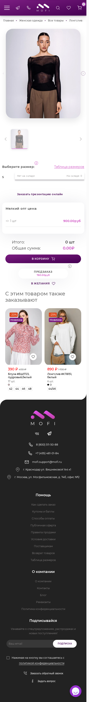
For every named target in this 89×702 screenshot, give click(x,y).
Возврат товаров (43, 553)
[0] (79, 7)
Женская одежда (31, 20)
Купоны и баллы (43, 511)
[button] (83, 73)
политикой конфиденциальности (41, 663)
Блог (43, 595)
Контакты (43, 588)
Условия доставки (43, 539)
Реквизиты (43, 602)
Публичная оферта (43, 525)
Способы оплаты (43, 518)
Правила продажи (43, 532)
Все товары (56, 20)
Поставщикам (43, 546)
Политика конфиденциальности (43, 609)
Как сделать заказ (43, 504)
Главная (8, 20)
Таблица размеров (69, 166)
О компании (43, 581)
